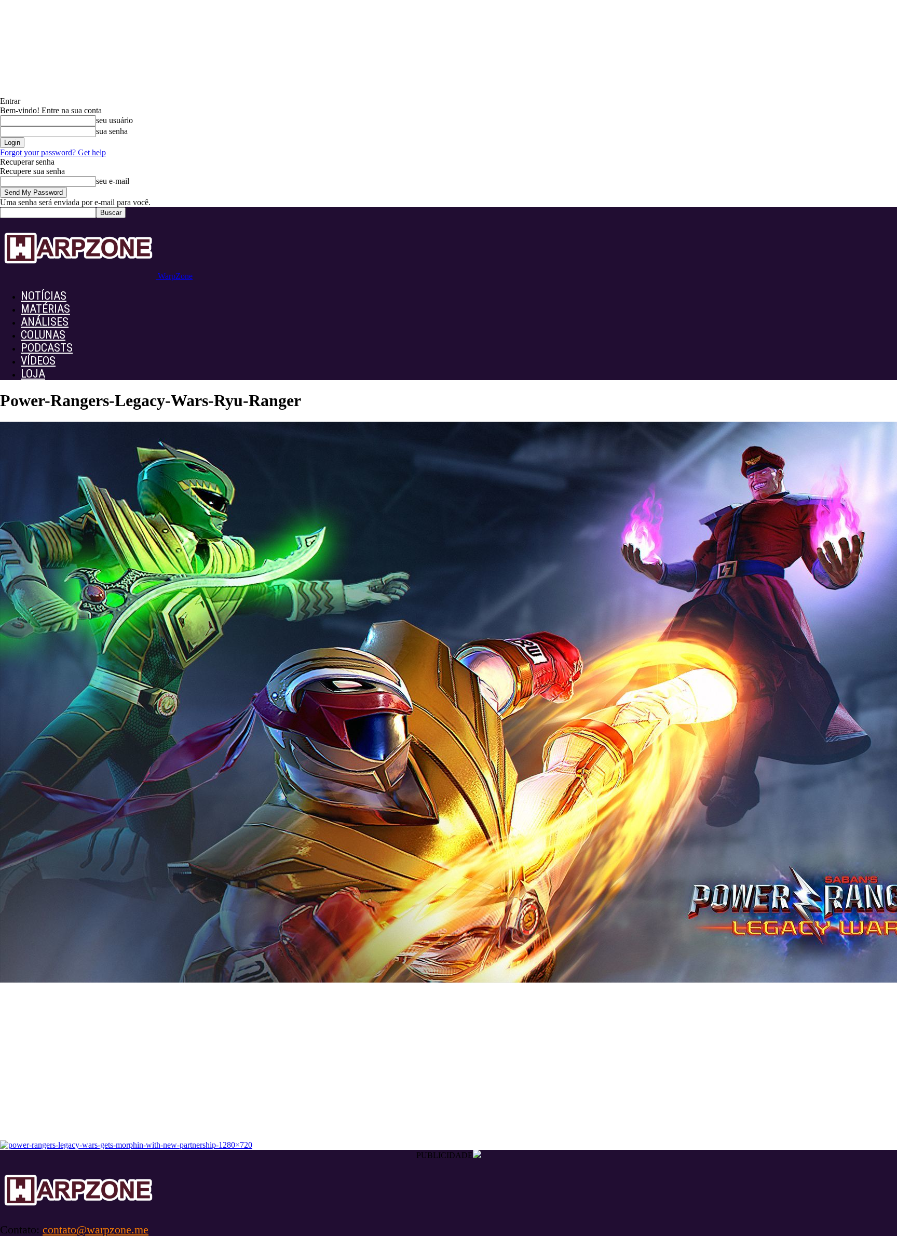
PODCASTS (47, 347)
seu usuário (114, 120)
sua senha (112, 131)
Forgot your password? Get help (53, 152)
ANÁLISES (45, 321)
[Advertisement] (448, 1062)
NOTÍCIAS (43, 295)
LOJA (33, 373)
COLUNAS (43, 334)
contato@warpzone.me (95, 1229)
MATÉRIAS (45, 308)
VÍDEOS (38, 360)
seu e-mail (112, 181)
